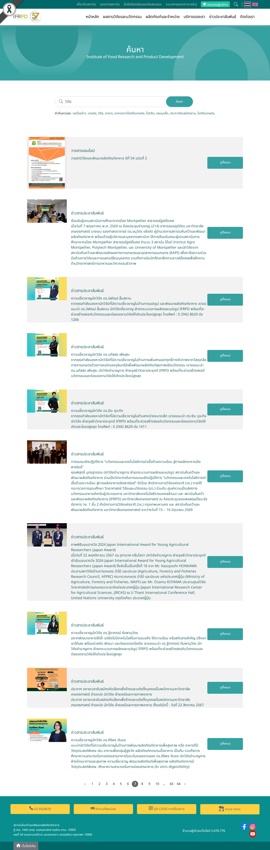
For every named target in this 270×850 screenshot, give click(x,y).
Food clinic (232, 809)
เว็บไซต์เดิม (28, 846)
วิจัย (100, 113)
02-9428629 (42, 809)
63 (171, 784)
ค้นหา (179, 101)
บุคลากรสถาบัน (110, 4)
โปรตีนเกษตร (205, 113)
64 (178, 784)
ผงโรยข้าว (79, 113)
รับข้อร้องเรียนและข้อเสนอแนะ (143, 4)
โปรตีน (150, 113)
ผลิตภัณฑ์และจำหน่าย (163, 17)
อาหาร (109, 113)
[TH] (247, 4)
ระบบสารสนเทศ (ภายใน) (181, 4)
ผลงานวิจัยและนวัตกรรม (122, 17)
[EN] (255, 4)
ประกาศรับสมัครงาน (183, 113)
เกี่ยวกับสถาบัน (86, 4)
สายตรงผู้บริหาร (217, 4)
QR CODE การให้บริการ (169, 809)
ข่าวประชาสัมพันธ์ (222, 17)
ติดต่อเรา (247, 17)
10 (157, 784)
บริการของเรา (194, 17)
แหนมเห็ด (162, 113)
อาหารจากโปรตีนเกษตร (129, 113)
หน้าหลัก (92, 17)
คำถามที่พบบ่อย (105, 809)
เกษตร (92, 113)
